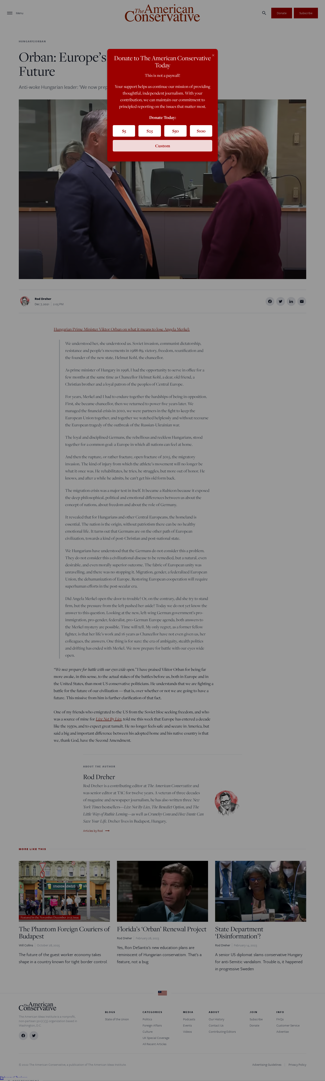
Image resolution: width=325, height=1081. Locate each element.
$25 (150, 131)
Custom (162, 146)
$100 (201, 131)
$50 (175, 131)
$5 (124, 131)
